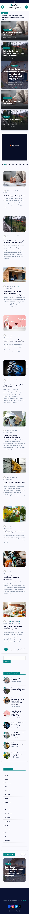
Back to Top (15, 910)
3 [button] (13, 87)
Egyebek (6, 116)
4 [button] (15, 87)
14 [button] (22, 164)
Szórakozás (8, 817)
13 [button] (20, 164)
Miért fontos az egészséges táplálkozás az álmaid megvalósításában (12, 628)
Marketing (8, 802)
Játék (6, 798)
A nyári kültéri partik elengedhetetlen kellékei (17, 734)
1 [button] (11, 87)
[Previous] (22, 854)
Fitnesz (7, 787)
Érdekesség (15, 145)
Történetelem (14, 17)
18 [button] (27, 164)
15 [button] (23, 164)
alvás (10, 15)
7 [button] (12, 164)
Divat (6, 775)
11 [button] (17, 164)
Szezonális (8, 810)
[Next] (24, 854)
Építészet (21, 17)
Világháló (7, 840)
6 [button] (19, 87)
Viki (4, 37)
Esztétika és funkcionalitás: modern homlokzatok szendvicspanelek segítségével (13, 293)
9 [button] (15, 164)
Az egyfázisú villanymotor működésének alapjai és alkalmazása (11, 577)
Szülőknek (7, 821)
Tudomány (8, 829)
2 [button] (12, 87)
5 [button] (17, 87)
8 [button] (13, 164)
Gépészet (7, 790)
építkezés (19, 15)
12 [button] (19, 164)
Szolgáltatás (7, 29)
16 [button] (24, 164)
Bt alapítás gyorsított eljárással (14, 196)
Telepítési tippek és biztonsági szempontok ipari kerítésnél (13, 53)
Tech (6, 825)
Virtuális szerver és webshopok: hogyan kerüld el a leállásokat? (14, 74)
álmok (14, 15)
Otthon (7, 806)
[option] (14, 75)
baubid (8, 621)
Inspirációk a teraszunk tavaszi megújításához (16, 754)
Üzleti (6, 833)
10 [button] (16, 164)
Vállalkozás (8, 836)
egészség (4, 15)
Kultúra (4, 19)
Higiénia (7, 794)
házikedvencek (6, 17)
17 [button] (26, 164)
